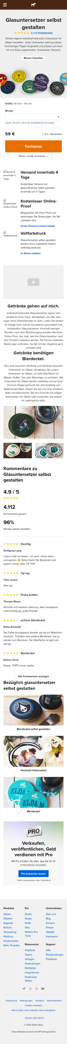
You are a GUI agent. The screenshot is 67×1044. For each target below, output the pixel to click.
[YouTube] (42, 989)
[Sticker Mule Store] (24, 989)
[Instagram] (36, 989)
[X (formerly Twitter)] (30, 989)
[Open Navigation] (5, 5)
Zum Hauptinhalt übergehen (2, 2)
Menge (9, 110)
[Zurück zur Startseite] (33, 5)
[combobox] (33, 116)
